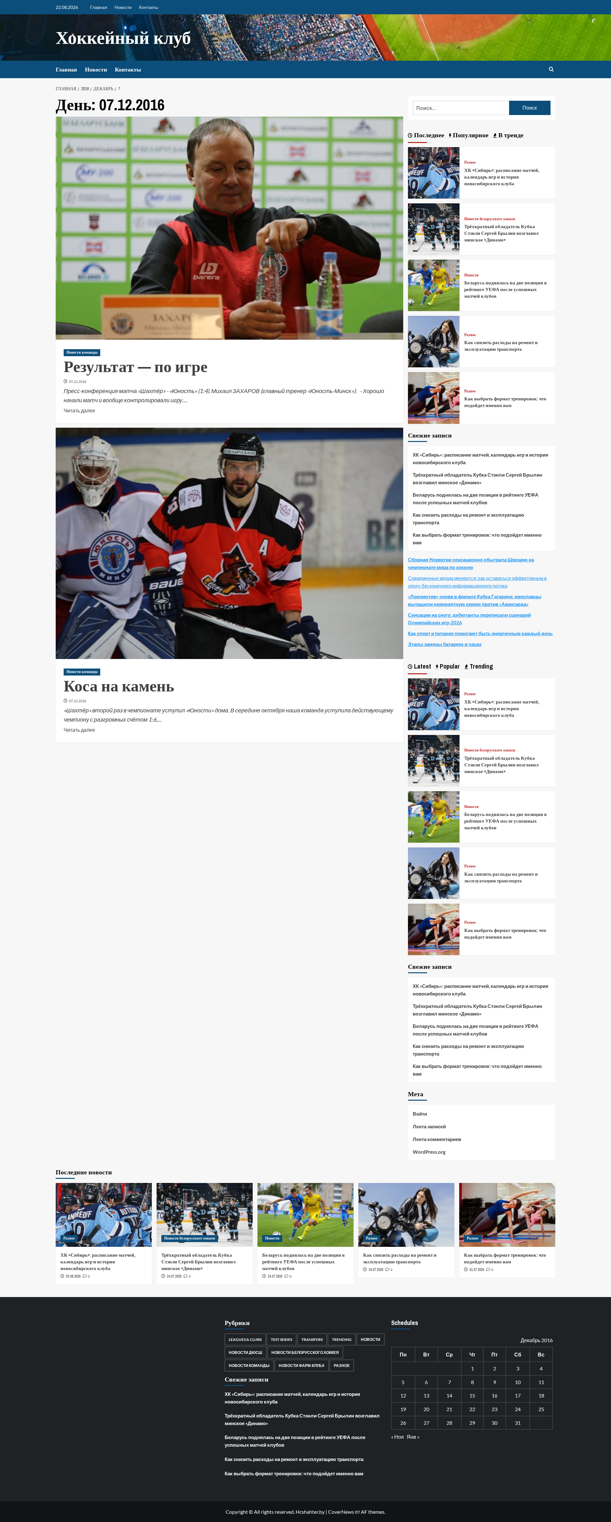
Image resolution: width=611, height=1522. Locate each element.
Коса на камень (119, 685)
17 (518, 1395)
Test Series (281, 1339)
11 (541, 1382)
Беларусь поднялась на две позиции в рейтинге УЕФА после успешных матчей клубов (505, 289)
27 (426, 1423)
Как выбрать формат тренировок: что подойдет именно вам (505, 402)
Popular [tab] (449, 666)
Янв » (413, 1437)
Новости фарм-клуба (302, 1365)
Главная (98, 7)
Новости (123, 7)
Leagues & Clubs (245, 1339)
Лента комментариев (437, 1139)
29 (472, 1423)
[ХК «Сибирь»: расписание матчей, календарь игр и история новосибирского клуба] (434, 172)
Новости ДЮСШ (245, 1352)
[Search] (551, 69)
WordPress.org (429, 1152)
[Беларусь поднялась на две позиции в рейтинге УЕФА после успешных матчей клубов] (434, 285)
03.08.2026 (73, 1276)
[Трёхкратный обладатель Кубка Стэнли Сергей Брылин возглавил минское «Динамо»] (434, 228)
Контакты (148, 7)
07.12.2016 (77, 381)
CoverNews (341, 1512)
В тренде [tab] (510, 135)
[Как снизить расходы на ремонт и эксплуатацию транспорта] (434, 341)
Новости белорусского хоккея (489, 219)
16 (494, 1395)
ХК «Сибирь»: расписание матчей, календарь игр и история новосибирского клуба (501, 177)
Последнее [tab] (428, 135)
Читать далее (79, 409)
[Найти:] (461, 108)
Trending (342, 1339)
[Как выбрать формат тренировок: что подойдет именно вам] (434, 397)
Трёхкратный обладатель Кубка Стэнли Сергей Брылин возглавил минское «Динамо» (501, 233)
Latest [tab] (421, 666)
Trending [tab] (480, 666)
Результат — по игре (135, 366)
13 (426, 1395)
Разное (470, 162)
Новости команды (82, 352)
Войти (420, 1114)
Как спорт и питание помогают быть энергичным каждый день (480, 633)
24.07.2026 (174, 1276)
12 (403, 1395)
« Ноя (397, 1437)
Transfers (312, 1339)
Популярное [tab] (469, 135)
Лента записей (429, 1126)
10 (518, 1382)
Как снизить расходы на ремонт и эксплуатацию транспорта (501, 345)
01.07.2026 (476, 1269)
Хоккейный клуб (123, 37)
